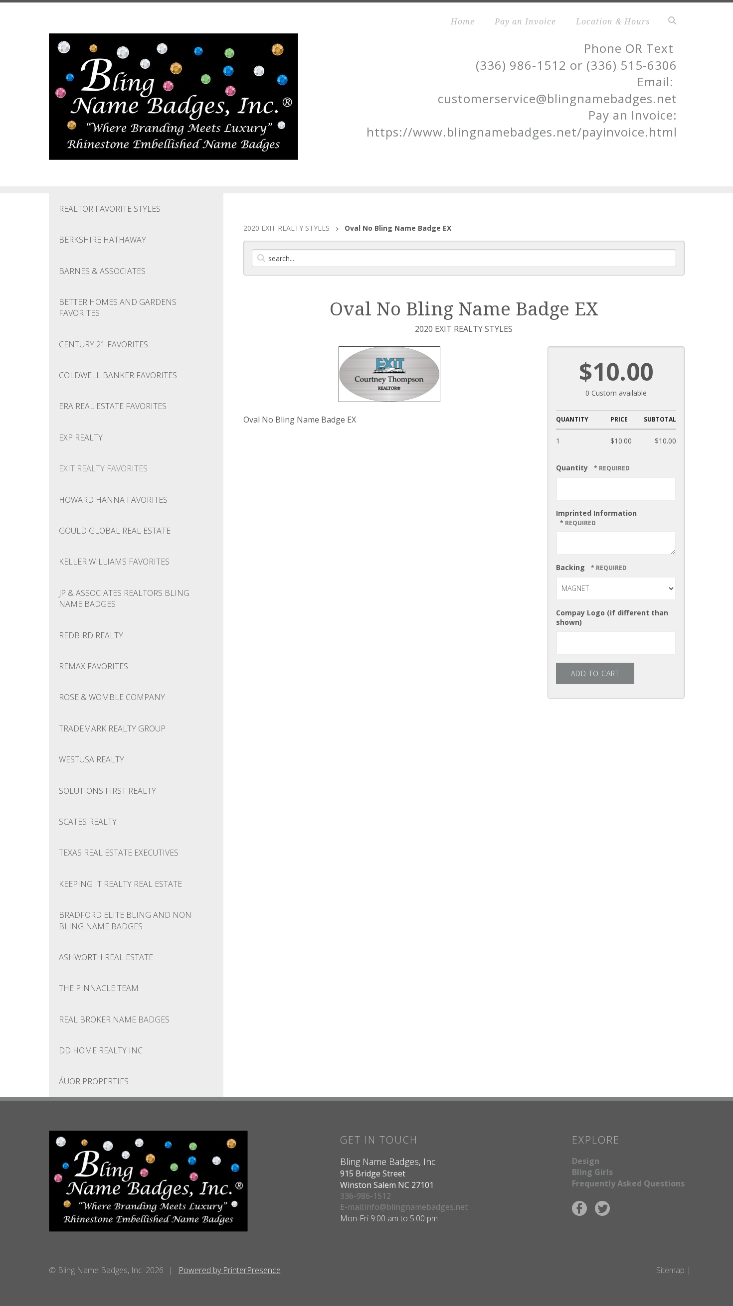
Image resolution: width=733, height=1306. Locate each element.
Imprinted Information (596, 513)
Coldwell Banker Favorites (118, 375)
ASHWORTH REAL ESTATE (106, 957)
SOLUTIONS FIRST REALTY (107, 790)
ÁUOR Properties (94, 1081)
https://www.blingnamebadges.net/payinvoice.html (521, 132)
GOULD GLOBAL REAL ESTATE (115, 530)
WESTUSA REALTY (91, 759)
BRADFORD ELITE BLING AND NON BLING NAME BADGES (125, 920)
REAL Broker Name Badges (114, 1019)
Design (585, 1161)
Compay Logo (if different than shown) (612, 617)
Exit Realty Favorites (103, 468)
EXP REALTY (81, 437)
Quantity (572, 467)
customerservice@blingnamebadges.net (557, 98)
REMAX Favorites (93, 666)
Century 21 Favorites (103, 344)
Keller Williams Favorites (114, 561)
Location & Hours (613, 21)
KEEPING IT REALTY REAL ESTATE (120, 883)
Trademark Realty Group (112, 728)
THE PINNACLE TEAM (99, 988)
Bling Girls (592, 1171)
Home (463, 21)
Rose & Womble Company (112, 697)
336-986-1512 (365, 1195)
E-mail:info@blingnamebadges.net (404, 1206)
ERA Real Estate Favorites (113, 406)
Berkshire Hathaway (102, 239)
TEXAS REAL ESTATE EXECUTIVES (119, 852)
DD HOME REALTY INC (101, 1050)
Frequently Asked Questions (628, 1183)
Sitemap (670, 1270)
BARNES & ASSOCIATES (102, 271)
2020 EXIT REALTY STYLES (286, 228)
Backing (571, 567)
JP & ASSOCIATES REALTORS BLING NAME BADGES (124, 598)
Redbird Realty (91, 635)
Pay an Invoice (525, 21)
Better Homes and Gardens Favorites (118, 307)
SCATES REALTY (88, 821)
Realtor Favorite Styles (110, 208)
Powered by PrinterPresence (230, 1270)
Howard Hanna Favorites (113, 499)
